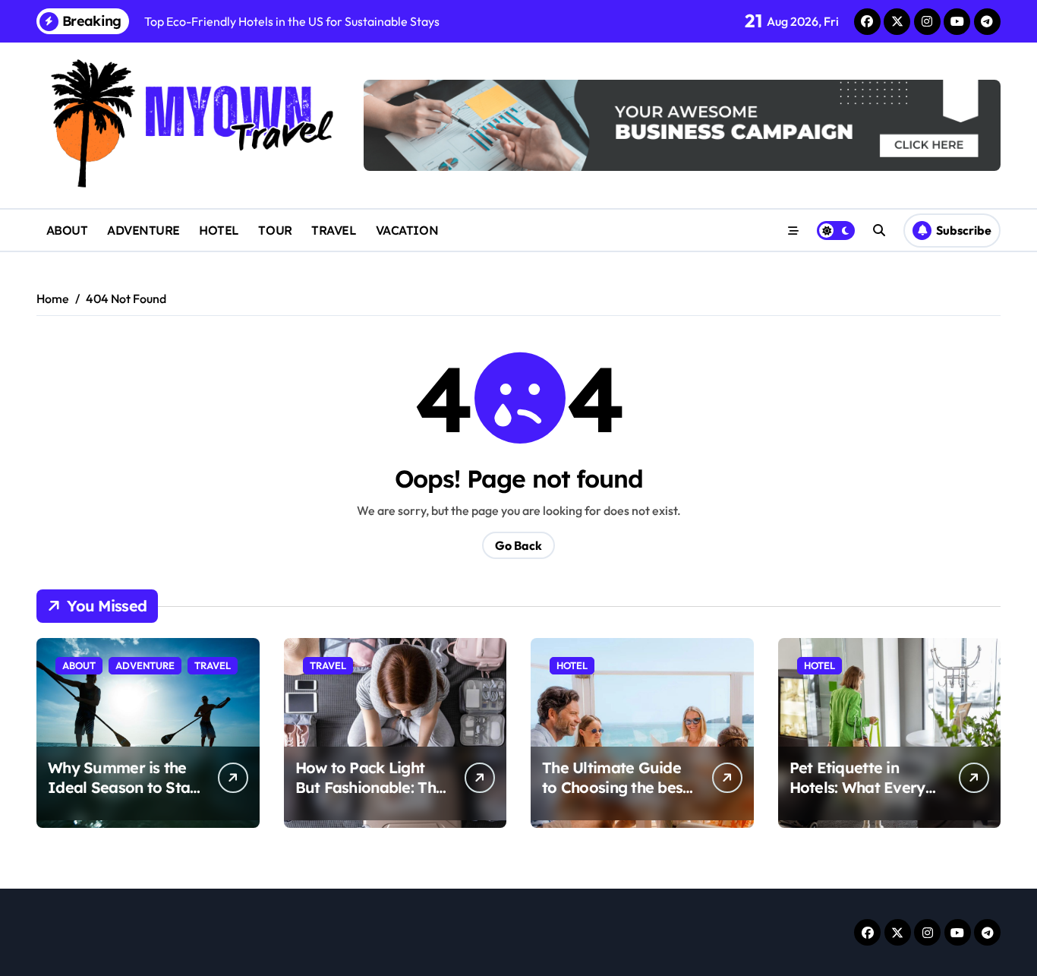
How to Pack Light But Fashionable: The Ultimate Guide (370, 787)
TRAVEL (333, 230)
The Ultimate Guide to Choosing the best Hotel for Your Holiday (615, 797)
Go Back (518, 545)
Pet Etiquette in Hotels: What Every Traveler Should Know (857, 797)
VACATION (407, 230)
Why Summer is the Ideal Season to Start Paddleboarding (125, 787)
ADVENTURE (143, 230)
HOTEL (219, 230)
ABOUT (67, 230)
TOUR (275, 230)
